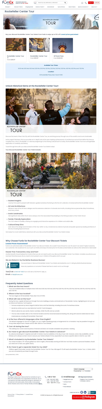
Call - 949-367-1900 (52, 379)
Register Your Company (87, 379)
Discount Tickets (18, 7)
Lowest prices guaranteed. (69, 34)
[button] (85, 2)
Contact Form (67, 382)
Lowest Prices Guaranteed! (17, 243)
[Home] (82, 2)
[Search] (65, 2)
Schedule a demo (85, 381)
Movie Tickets (72, 7)
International (50, 7)
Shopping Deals (29, 7)
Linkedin (85, 392)
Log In (97, 2)
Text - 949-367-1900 (53, 381)
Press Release (67, 386)
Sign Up (91, 2)
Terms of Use (11, 394)
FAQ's (64, 384)
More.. (40, 383)
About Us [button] (93, 7)
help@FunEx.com (68, 379)
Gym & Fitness (61, 7)
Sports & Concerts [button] (82, 7)
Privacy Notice (20, 394)
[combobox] (51, 2)
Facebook (81, 392)
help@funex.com (17, 274)
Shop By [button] (7, 7)
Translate (87, 371)
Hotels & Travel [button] (39, 7)
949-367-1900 (19, 272)
